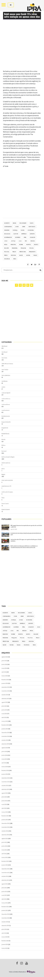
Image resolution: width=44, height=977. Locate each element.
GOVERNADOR (8, 237)
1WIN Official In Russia (7, 363)
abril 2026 (4, 672)
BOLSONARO (23, 223)
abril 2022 (4, 853)
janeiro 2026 (5, 683)
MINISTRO (13, 244)
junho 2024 (4, 755)
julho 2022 (4, 842)
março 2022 (5, 857)
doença (15, 230)
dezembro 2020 (6, 914)
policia (31, 248)
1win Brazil (4, 352)
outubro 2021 (5, 876)
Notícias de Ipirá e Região (8, 457)
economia (31, 230)
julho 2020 (4, 929)
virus (14, 259)
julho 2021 (4, 887)
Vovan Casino (5, 503)
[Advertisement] (22, 48)
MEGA (5, 244)
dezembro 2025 (6, 687)
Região (3, 474)
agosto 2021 (5, 884)
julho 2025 (4, 706)
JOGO (5, 241)
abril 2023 (4, 808)
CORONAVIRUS (8, 226)
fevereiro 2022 (5, 861)
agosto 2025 (5, 702)
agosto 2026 (5, 657)
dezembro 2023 (6, 778)
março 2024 (5, 766)
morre (21, 244)
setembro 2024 (5, 744)
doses (22, 230)
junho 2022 (4, 846)
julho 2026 (4, 660)
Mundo (3, 439)
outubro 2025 (5, 694)
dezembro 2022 (6, 823)
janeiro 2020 (5, 944)
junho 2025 (4, 710)
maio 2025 (4, 713)
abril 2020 (4, 933)
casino (3, 387)
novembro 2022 (6, 827)
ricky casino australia (7, 480)
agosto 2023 (5, 793)
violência (7, 259)
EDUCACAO (7, 234)
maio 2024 (4, 759)
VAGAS (35, 255)
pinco (3, 468)
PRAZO (14, 251)
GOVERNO (17, 237)
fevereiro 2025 (5, 725)
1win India (4, 358)
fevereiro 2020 (5, 940)
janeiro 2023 (5, 819)
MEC (26, 241)
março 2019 (5, 948)
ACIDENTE (7, 223)
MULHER (6, 248)
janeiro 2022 (5, 865)
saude (21, 255)
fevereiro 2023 (5, 816)
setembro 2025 (5, 698)
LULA (20, 241)
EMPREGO (24, 234)
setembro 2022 (5, 834)
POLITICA (6, 251)
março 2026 (5, 676)
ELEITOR (16, 234)
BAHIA (14, 223)
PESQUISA (23, 248)
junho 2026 (4, 664)
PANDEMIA (14, 248)
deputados (32, 226)
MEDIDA (32, 241)
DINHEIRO (6, 230)
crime (23, 226)
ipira (25, 237)
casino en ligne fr (6, 393)
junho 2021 (4, 891)
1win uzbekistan (6, 375)
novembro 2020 (6, 918)
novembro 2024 (6, 736)
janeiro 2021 (5, 910)
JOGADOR (32, 237)
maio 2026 (4, 668)
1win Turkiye (5, 369)
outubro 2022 (5, 831)
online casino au (6, 462)
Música (3, 445)
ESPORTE (32, 234)
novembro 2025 (6, 691)
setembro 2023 (5, 789)
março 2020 (5, 937)
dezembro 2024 (6, 732)
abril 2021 (4, 899)
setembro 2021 (5, 880)
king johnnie (5, 428)
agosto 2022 (5, 838)
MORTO (36, 244)
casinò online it (5, 410)
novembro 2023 (6, 781)
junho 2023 (4, 800)
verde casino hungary (7, 492)
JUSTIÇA (13, 241)
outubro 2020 (5, 921)
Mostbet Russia (5, 433)
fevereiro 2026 (5, 679)
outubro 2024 (5, 740)
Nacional (4, 451)
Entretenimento (6, 416)
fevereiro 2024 (5, 770)
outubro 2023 (5, 785)
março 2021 (5, 903)
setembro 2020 (5, 925)
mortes (28, 244)
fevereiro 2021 (5, 906)
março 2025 (5, 721)
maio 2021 (4, 895)
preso (6, 255)
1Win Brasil (4, 346)
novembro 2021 (6, 872)
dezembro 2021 (6, 869)
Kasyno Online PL (6, 422)
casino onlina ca (6, 398)
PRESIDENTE (32, 251)
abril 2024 (4, 763)
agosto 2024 (5, 747)
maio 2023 (4, 804)
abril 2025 (4, 717)
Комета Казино (6, 509)
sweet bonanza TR (6, 486)
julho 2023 (4, 797)
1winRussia (4, 381)
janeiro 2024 (5, 774)
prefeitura (22, 251)
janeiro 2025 (5, 729)
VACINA (28, 255)
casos (31, 223)
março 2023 (5, 812)
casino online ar (6, 404)
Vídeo (3, 497)
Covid (17, 226)
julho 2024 (4, 751)
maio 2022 (4, 850)
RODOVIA (13, 255)
